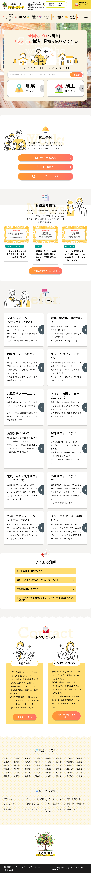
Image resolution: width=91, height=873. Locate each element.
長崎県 (27, 776)
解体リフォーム (31, 809)
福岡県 (6, 776)
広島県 (27, 773)
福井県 (27, 765)
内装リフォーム (72, 809)
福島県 (79, 758)
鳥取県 (79, 769)
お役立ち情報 (8, 870)
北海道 (16, 758)
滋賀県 (16, 769)
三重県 (6, 769)
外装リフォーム (10, 799)
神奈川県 (70, 762)
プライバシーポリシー (36, 867)
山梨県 (37, 765)
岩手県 (37, 758)
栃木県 (16, 762)
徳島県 (48, 773)
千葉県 (48, 762)
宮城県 (48, 758)
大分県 (48, 776)
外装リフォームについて (15, 246)
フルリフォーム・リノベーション (55, 799)
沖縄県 (79, 776)
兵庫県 (48, 769)
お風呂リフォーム (32, 804)
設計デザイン (69, 246)
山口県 (37, 773)
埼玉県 (37, 762)
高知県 (79, 773)
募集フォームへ (25, 717)
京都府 (27, 769)
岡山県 (16, 773)
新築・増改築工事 (73, 799)
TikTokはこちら (48, 167)
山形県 (69, 758)
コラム (38, 246)
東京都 (58, 762)
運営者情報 (7, 867)
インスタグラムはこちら (48, 176)
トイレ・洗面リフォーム (55, 804)
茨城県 (6, 762)
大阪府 (37, 769)
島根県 (6, 773)
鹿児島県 (70, 776)
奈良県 (58, 769)
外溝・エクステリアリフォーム (55, 810)
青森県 (27, 758)
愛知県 (79, 765)
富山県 (6, 765)
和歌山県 (70, 769)
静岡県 (69, 765)
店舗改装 (7, 809)
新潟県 (79, 762)
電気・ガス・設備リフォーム (76, 805)
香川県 (58, 773)
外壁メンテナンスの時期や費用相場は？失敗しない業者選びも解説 (17, 254)
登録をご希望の (55, 4)
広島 (5, 758)
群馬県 (27, 762)
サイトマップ (20, 867)
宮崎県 (58, 776)
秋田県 (58, 758)
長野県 (48, 765)
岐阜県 (58, 765)
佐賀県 (16, 776)
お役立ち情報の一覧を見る (45, 271)
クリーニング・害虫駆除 (34, 799)
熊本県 (37, 776)
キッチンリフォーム (12, 804)
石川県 (16, 765)
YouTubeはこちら (48, 158)
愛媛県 (69, 773)
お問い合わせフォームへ (66, 715)
